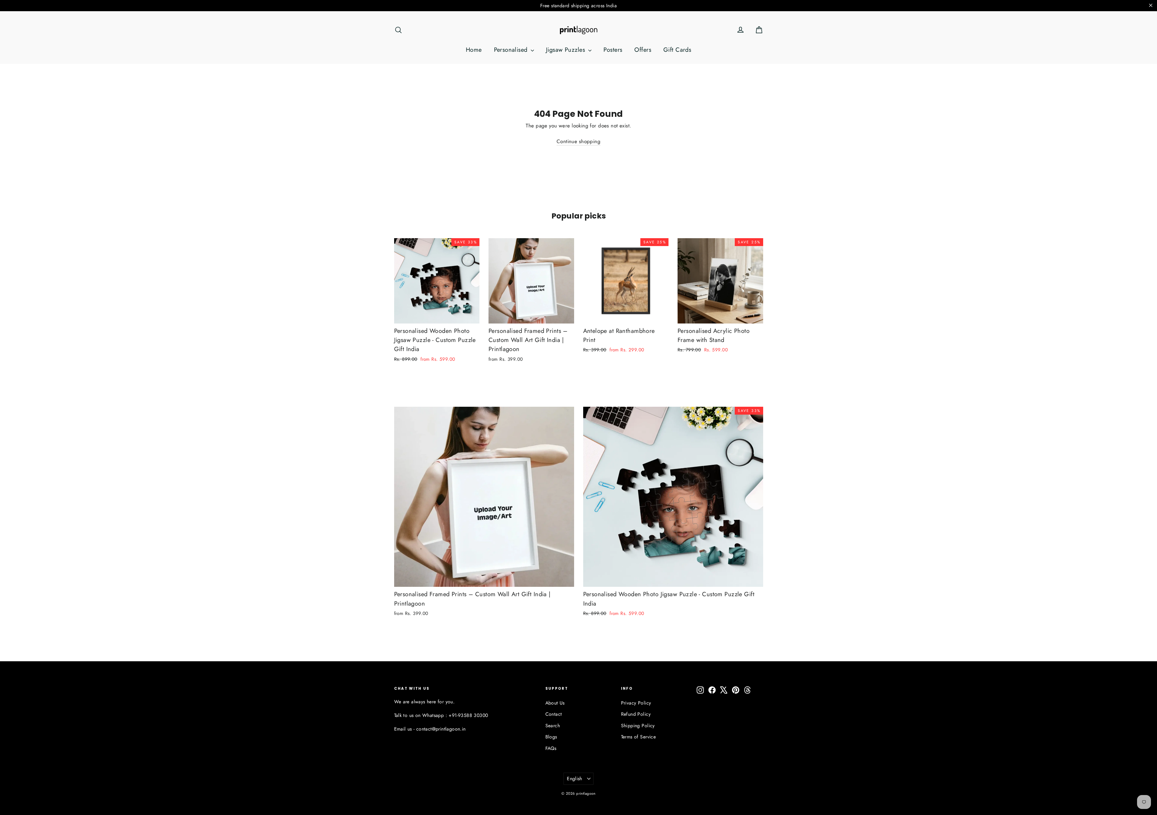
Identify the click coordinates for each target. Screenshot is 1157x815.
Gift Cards (677, 49)
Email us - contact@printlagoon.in (430, 728)
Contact (553, 714)
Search (552, 725)
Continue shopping (578, 141)
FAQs (551, 748)
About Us (555, 702)
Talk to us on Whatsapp (419, 715)
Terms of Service (638, 736)
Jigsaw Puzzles (566, 49)
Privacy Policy (636, 702)
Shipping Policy (638, 725)
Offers (642, 49)
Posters (612, 49)
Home (474, 49)
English (574, 778)
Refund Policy (636, 714)
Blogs (551, 736)
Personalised (512, 49)
